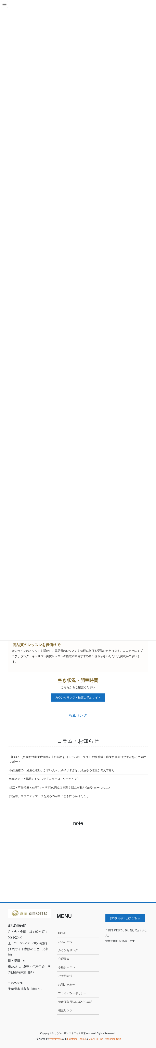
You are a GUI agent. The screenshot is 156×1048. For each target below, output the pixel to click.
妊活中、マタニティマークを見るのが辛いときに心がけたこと (49, 796)
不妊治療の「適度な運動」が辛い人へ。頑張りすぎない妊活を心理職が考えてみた (62, 770)
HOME (62, 933)
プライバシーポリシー (72, 993)
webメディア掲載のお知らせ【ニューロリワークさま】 (44, 778)
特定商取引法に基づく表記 (75, 1001)
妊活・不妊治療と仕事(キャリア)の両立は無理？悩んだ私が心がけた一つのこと (60, 787)
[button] (78, 697)
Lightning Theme (76, 1039)
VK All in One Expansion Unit (105, 1039)
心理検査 (63, 958)
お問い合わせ (66, 984)
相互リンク (65, 1010)
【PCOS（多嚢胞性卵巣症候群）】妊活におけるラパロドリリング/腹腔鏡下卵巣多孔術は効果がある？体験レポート (77, 759)
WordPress (55, 1039)
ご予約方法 (65, 976)
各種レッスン (66, 967)
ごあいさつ (65, 941)
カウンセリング (68, 950)
